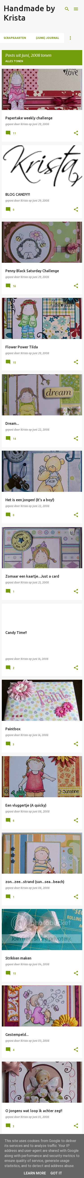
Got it (56, 1173)
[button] (76, 133)
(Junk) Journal (47, 37)
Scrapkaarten (15, 37)
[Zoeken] (67, 9)
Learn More (35, 1173)
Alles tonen (14, 61)
